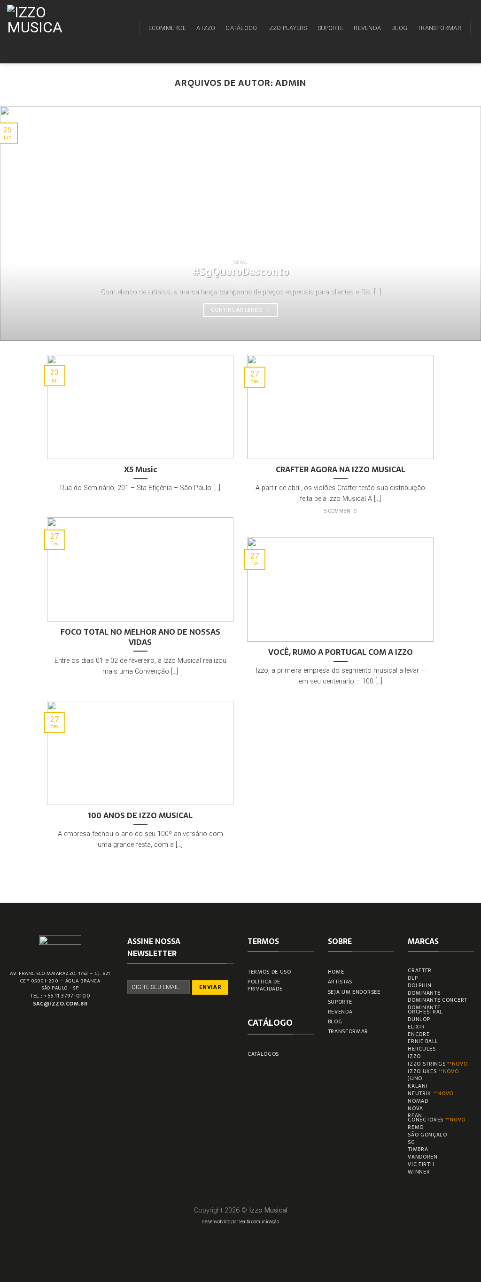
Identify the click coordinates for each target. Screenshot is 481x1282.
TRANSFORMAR (439, 27)
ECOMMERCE (167, 27)
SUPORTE (331, 27)
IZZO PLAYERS (287, 27)
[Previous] (21, 223)
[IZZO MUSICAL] (38, 31)
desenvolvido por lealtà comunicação (240, 1221)
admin (290, 83)
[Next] (459, 223)
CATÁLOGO (241, 27)
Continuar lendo (241, 310)
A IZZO (206, 27)
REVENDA (367, 27)
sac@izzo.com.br (60, 1003)
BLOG (399, 27)
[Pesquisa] (127, 28)
